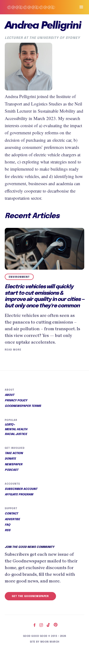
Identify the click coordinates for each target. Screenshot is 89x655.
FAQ (7, 525)
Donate (10, 458)
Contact (11, 513)
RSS (7, 530)
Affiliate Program (19, 494)
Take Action (14, 453)
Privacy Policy (16, 400)
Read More (13, 350)
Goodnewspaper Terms (23, 406)
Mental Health (16, 429)
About (9, 395)
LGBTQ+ (10, 424)
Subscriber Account (21, 489)
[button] (79, 7)
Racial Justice (16, 434)
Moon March (49, 642)
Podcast (11, 470)
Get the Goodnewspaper (30, 596)
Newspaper (13, 464)
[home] (36, 7)
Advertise (12, 519)
